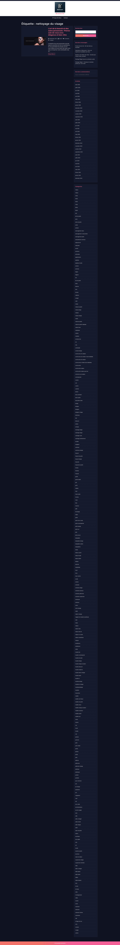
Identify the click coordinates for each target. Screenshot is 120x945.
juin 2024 (77, 160)
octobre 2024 (78, 149)
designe (77, 406)
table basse (77, 871)
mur (76, 725)
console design (78, 350)
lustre (76, 605)
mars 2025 (77, 134)
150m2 (76, 192)
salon (76, 827)
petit (76, 742)
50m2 (76, 201)
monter (76, 722)
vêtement (77, 909)
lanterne (77, 564)
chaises (77, 312)
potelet (76, 775)
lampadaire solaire (79, 543)
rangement (77, 795)
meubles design (78, 681)
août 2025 (77, 119)
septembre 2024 (79, 151)
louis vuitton (78, 576)
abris (76, 219)
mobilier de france (79, 698)
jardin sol (77, 529)
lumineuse (77, 599)
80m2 (76, 207)
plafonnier (77, 763)
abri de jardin (78, 216)
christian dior (78, 339)
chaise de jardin (78, 306)
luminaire (77, 584)
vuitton (76, 933)
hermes (77, 497)
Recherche (85, 35)
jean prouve (77, 535)
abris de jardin (78, 222)
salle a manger (78, 818)
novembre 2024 (78, 146)
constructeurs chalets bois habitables (83, 362)
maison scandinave (79, 637)
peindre (77, 736)
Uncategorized (78, 894)
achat (76, 225)
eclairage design (78, 432)
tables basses (78, 880)
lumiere (77, 581)
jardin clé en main (79, 520)
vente (76, 903)
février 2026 (78, 102)
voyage (76, 930)
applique (77, 260)
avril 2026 (77, 96)
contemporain (78, 377)
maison (76, 625)
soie (76, 842)
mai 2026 (77, 93)
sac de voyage (78, 810)
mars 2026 (77, 99)
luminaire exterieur (79, 590)
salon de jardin (78, 830)
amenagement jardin (79, 236)
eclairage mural (78, 435)
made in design (78, 614)
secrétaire (77, 836)
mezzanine (77, 693)
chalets (76, 333)
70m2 (76, 204)
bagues (77, 274)
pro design (77, 786)
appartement (78, 257)
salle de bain (78, 821)
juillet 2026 (77, 87)
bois (76, 289)
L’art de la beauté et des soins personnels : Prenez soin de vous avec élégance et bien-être (59, 31)
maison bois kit (78, 631)
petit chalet (77, 745)
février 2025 (78, 137)
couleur (77, 380)
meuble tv (77, 678)
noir (76, 734)
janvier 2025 (78, 140)
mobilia (76, 696)
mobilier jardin (78, 713)
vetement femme (79, 912)
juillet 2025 (77, 122)
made (76, 611)
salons (76, 833)
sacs (76, 813)
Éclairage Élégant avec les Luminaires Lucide (85, 59)
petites (76, 751)
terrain (76, 886)
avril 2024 (77, 166)
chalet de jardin (78, 321)
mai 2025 (77, 128)
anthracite (77, 254)
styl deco (77, 854)
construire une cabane (80, 374)
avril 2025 (77, 131)
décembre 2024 (78, 143)
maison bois (77, 628)
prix (76, 783)
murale (76, 731)
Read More (52, 54)
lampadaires (77, 546)
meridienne (77, 643)
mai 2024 (77, 163)
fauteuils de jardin (79, 464)
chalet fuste (78, 327)
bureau (76, 292)
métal (76, 649)
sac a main (77, 804)
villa (76, 918)
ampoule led (78, 242)
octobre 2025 (78, 113)
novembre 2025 (78, 111)
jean (76, 532)
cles (76, 344)
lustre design (78, 608)
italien (76, 514)
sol (76, 845)
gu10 (76, 485)
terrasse (77, 889)
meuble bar (77, 652)
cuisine (76, 385)
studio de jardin (78, 851)
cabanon (77, 295)
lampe (76, 549)
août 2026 (77, 84)
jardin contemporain (79, 523)
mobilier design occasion (80, 707)
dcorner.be (60, 13)
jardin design (78, 526)
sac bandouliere (78, 807)
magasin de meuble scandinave (82, 617)
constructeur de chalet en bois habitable (84, 356)
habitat (76, 488)
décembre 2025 (78, 108)
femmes (77, 470)
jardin (76, 517)
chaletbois (77, 330)
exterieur (77, 447)
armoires (77, 268)
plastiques (77, 772)
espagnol (77, 444)
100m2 (76, 189)
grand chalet (78, 479)
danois (76, 391)
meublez (77, 690)
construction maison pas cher (81, 371)
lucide (76, 579)
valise (76, 897)
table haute (77, 874)
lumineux (77, 602)
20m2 (76, 195)
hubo (76, 500)
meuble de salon (78, 658)
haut (76, 491)
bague (76, 271)
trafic (76, 892)
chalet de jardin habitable (80, 324)
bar (76, 277)
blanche (77, 286)
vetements (77, 915)
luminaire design (78, 587)
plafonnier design (79, 766)
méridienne (77, 646)
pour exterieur (78, 780)
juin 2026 (77, 90)
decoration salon (79, 400)
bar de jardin (78, 280)
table (76, 865)
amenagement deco (79, 230)
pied (76, 757)
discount (77, 421)
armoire (77, 265)
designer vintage (79, 412)
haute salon (77, 494)
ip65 (76, 508)
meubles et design (79, 684)
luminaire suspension (80, 596)
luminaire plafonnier (79, 593)
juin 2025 (77, 125)
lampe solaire (78, 558)
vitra (76, 924)
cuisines (77, 388)
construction (78, 365)
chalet (76, 318)
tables (76, 877)
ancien (76, 248)
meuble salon (78, 675)
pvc (76, 792)
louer (76, 570)
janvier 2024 (78, 175)
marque (77, 640)
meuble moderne (79, 669)
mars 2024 (77, 169)
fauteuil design (78, 459)
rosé (76, 798)
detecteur (77, 415)
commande (77, 347)
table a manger (78, 868)
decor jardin (77, 397)
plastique (77, 769)
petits (76, 754)
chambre (77, 336)
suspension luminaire (80, 862)
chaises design (78, 315)
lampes (76, 561)
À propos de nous (56, 18)
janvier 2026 (78, 105)
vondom (77, 927)
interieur (77, 505)
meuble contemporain (80, 655)
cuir (76, 383)
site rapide (77, 839)
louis (76, 573)
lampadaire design (79, 540)
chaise (76, 304)
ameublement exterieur (80, 239)
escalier (77, 441)
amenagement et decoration (81, 233)
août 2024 (77, 154)
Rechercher (78, 28)
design (76, 403)
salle (76, 815)
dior (76, 418)
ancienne (77, 251)
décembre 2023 (78, 178)
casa (76, 301)
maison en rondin (79, 634)
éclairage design (78, 429)
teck (76, 883)
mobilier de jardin (79, 701)
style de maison (78, 856)
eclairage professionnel (80, 438)
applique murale (78, 263)
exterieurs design (79, 450)
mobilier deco (78, 704)
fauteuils (77, 462)
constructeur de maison (80, 359)
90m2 (76, 210)
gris (76, 482)
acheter (77, 227)
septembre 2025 (79, 116)
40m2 (76, 198)
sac (76, 801)
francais (77, 473)
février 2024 (78, 172)
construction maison (79, 368)
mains (76, 622)
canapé (76, 298)
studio (76, 848)
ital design (77, 511)
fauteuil (77, 453)
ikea (76, 502)
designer (77, 409)
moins (76, 719)
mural (76, 728)
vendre (76, 900)
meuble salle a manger (80, 672)
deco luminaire (78, 394)
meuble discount (79, 666)
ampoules (77, 245)
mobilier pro (77, 716)
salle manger (78, 824)
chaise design (78, 309)
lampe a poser (78, 552)
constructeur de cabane (80, 353)
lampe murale (78, 555)
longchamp (77, 567)
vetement (77, 906)
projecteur (77, 789)
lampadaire (77, 538)
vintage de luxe (78, 921)
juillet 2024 (77, 157)
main (76, 619)
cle (76, 342)
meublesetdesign (79, 687)
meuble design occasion (80, 663)
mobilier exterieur (79, 710)
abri (76, 213)
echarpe (77, 426)
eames (76, 423)
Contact (66, 18)
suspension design (79, 859)
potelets (77, 777)
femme (76, 467)
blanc (76, 283)
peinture (77, 739)
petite (76, 748)
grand (76, 476)
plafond (77, 760)
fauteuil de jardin (79, 456)
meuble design (78, 660)
